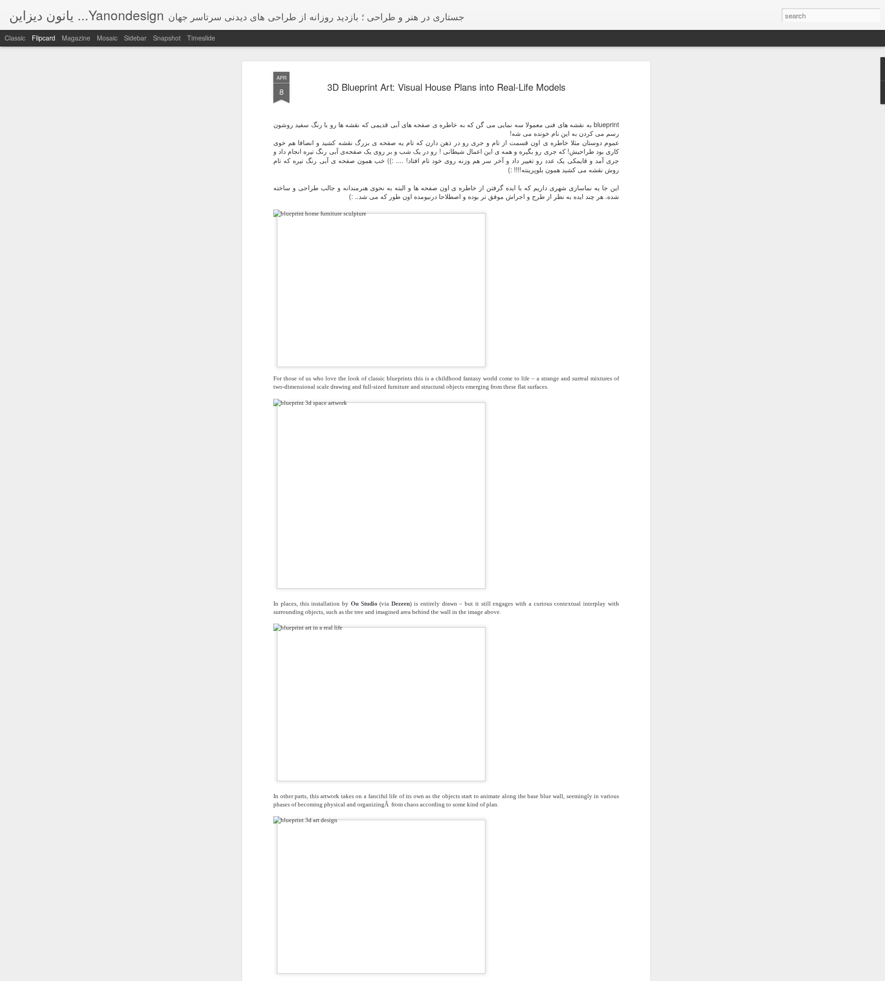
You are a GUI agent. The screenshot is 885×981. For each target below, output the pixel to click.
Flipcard (43, 37)
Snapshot (167, 37)
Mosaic (107, 37)
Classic (15, 37)
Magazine (76, 37)
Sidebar (135, 37)
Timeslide (201, 37)
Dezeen (400, 603)
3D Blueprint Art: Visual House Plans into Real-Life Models (446, 86)
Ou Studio (364, 603)
